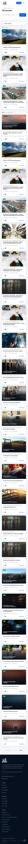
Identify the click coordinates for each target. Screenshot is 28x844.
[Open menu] (23, 3)
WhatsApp (6, 778)
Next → (21, 750)
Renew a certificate (6, 829)
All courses (4, 785)
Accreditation (4, 824)
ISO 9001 (4, 798)
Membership (4, 812)
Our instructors (5, 822)
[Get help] (24, 840)
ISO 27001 (4, 806)
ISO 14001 (4, 801)
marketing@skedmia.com (9, 776)
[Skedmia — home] (5, 3)
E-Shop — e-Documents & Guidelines (9, 817)
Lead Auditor (4, 787)
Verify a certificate (5, 827)
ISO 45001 (4, 803)
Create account (5, 831)
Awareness (4, 792)
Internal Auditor (5, 790)
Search (23, 14)
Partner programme (6, 815)
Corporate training (5, 819)
